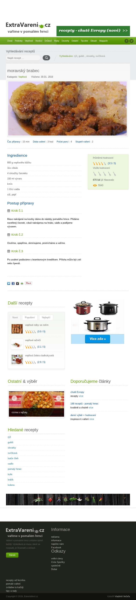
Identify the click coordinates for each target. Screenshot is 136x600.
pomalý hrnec (15, 469)
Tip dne (84, 41)
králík (10, 479)
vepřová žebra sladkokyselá (39, 355)
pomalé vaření (13, 583)
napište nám (57, 544)
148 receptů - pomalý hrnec (84, 403)
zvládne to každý (15, 587)
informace (56, 540)
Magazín (103, 41)
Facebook (56, 547)
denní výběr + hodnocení (83, 415)
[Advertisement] (68, 9)
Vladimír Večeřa (122, 596)
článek (12, 555)
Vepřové (29, 41)
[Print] (22, 283)
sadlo (10, 463)
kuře (10, 474)
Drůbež (48, 41)
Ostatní (75, 41)
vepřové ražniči (33, 340)
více (81, 396)
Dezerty (65, 41)
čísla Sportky (58, 562)
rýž (75, 56)
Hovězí (38, 41)
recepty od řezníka (15, 580)
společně (55, 565)
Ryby (56, 41)
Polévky (18, 41)
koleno (11, 485)
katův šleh (13, 458)
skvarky (90, 56)
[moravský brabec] (8, 283)
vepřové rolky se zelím (37, 325)
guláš (82, 56)
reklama (55, 537)
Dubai (54, 569)
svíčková (100, 56)
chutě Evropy (77, 392)
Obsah (93, 41)
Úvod (9, 41)
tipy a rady (11, 591)
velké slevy (57, 558)
